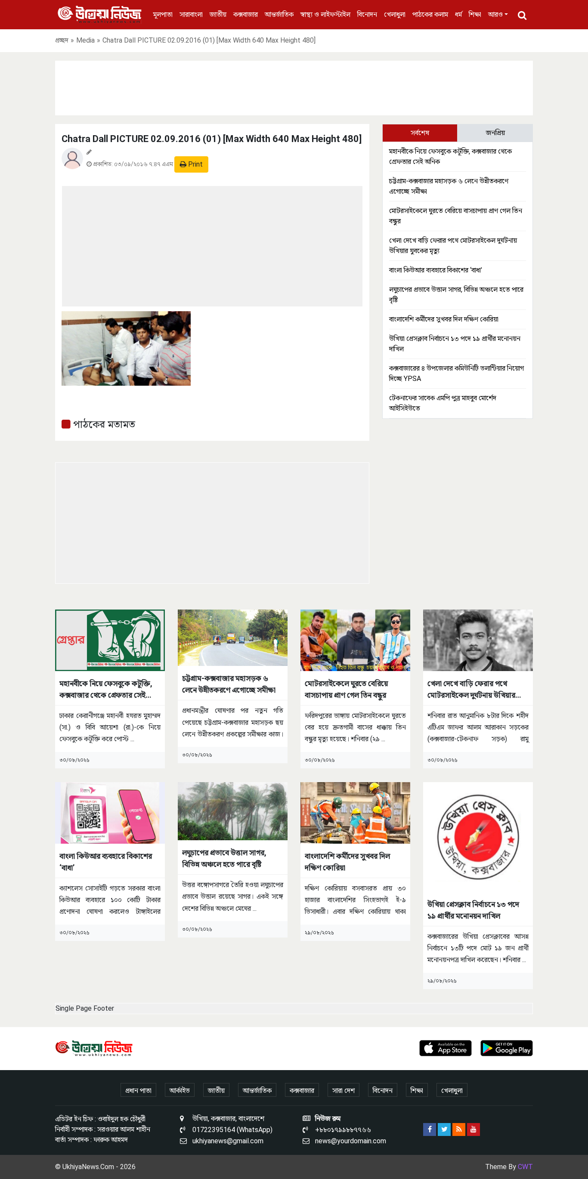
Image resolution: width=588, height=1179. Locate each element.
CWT (525, 1167)
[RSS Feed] (458, 1129)
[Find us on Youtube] (473, 1129)
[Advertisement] (294, 86)
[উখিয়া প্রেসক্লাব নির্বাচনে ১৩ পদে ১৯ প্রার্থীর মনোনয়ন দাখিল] (478, 836)
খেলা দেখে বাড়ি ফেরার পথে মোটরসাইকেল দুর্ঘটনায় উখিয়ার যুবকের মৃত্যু (471, 690)
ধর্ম (458, 14)
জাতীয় (218, 14)
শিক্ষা (475, 14)
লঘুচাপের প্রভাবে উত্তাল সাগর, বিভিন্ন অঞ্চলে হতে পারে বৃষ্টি (224, 858)
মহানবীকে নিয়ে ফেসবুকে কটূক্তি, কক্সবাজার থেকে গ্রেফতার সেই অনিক (105, 690)
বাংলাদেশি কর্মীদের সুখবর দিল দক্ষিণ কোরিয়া (443, 319)
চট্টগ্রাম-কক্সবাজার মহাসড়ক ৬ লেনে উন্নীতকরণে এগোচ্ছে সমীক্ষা (228, 684)
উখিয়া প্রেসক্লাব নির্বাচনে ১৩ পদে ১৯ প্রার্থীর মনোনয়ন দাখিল (473, 910)
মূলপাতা (163, 14)
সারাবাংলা (191, 14)
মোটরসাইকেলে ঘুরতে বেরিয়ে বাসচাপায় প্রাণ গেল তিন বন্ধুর (346, 689)
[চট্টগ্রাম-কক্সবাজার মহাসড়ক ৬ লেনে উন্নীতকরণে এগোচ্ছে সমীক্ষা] (233, 637)
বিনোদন (367, 14)
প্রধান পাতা (138, 1090)
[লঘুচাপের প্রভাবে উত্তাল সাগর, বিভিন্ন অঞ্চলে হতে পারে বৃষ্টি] (233, 811)
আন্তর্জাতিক (279, 14)
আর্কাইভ (180, 1090)
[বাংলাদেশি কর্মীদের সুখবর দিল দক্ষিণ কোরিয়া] (355, 812)
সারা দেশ (343, 1090)
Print (194, 164)
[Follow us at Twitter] (444, 1129)
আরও (495, 14)
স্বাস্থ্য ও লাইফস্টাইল (325, 14)
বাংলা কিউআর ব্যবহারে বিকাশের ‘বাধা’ (435, 270)
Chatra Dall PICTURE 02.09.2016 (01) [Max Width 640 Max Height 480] (212, 138)
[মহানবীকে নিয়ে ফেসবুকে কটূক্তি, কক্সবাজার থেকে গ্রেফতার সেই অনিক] (110, 640)
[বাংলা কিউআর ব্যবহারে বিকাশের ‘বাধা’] (110, 812)
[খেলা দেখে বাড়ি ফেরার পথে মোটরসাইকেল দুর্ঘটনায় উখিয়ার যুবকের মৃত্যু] (478, 640)
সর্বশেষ (420, 133)
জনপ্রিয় (495, 133)
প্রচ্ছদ (61, 40)
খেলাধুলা (394, 14)
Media (85, 40)
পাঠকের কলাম (430, 14)
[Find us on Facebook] (429, 1129)
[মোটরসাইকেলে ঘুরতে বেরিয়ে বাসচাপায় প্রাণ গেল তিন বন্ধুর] (355, 640)
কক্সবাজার (245, 14)
